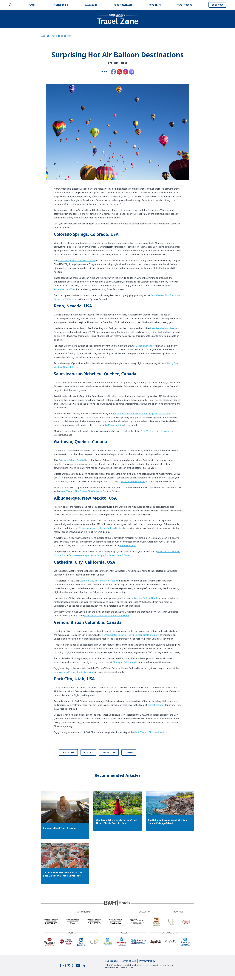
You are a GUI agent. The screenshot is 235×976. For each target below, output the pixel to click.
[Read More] (117, 803)
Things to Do (61, 5)
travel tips (109, 752)
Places (31, 5)
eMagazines (91, 5)
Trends (129, 752)
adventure (68, 752)
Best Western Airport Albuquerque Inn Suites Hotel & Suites (99, 555)
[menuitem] (10, 4)
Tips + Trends (184, 5)
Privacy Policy (147, 961)
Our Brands (111, 961)
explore (88, 752)
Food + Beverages (123, 5)
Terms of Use (128, 961)
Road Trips (155, 5)
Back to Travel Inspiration (56, 35)
